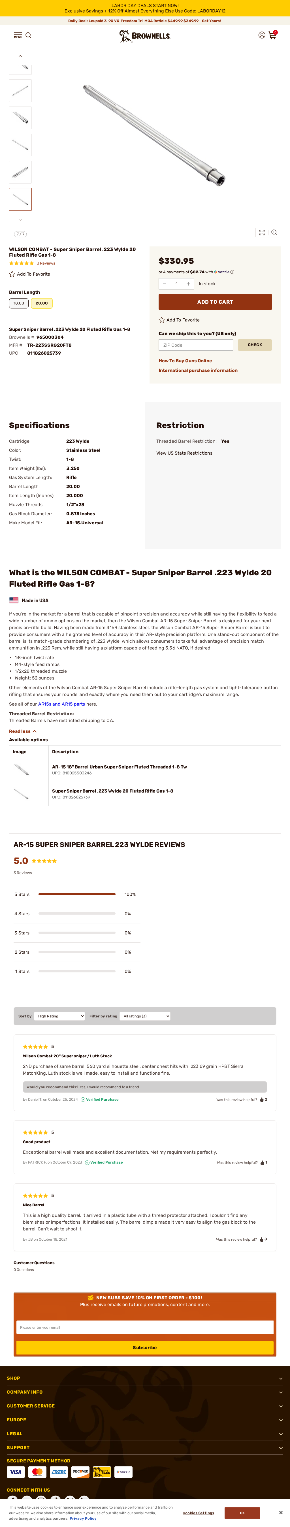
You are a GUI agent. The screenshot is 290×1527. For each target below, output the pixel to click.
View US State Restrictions (184, 453)
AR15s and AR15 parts (61, 704)
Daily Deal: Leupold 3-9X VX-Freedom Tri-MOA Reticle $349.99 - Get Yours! (145, 21)
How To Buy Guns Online (185, 360)
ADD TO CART (215, 302)
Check (255, 344)
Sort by (25, 1016)
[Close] (281, 1512)
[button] (18, 35)
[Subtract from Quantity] (164, 283)
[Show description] (23, 731)
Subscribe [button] (145, 1347)
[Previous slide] (20, 56)
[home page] (145, 36)
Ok (242, 1513)
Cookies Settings (198, 1513)
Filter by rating (103, 1016)
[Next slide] (20, 219)
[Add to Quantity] (188, 283)
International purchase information (198, 370)
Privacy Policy (83, 1518)
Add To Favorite (33, 274)
